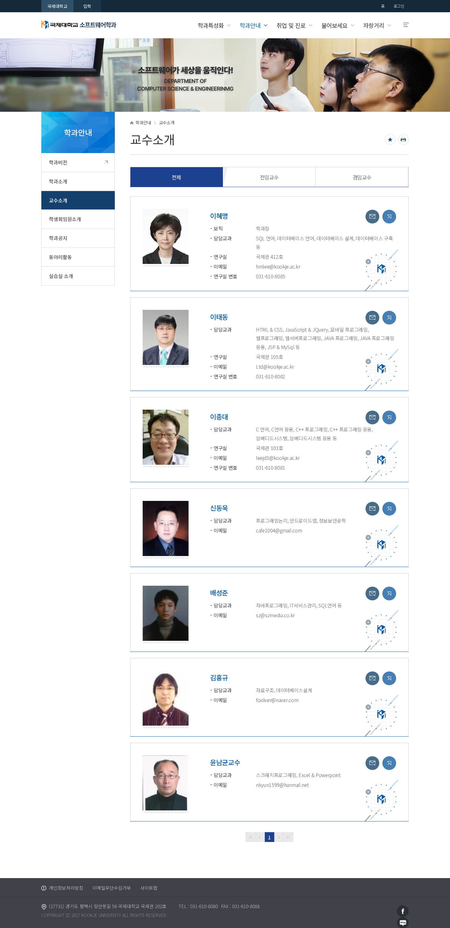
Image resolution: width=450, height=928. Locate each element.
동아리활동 (60, 257)
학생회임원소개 (65, 219)
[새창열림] (403, 910)
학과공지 (58, 238)
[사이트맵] (403, 25)
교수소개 (58, 200)
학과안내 (143, 122)
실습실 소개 (61, 276)
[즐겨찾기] (390, 139)
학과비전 (58, 162)
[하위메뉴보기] (106, 162)
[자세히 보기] (389, 217)
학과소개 (58, 181)
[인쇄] (403, 139)
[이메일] (372, 217)
